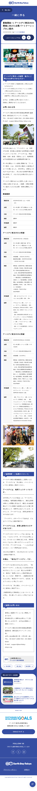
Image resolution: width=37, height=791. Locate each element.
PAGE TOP (18, 710)
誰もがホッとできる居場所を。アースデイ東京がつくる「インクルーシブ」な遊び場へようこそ (24, 698)
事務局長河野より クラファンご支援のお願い (23, 680)
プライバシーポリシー (10, 770)
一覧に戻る (7, 10)
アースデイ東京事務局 (19, 32)
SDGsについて (17, 732)
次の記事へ (8, 666)
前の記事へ (28, 666)
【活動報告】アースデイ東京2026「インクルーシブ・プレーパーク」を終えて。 (23, 690)
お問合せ (27, 770)
